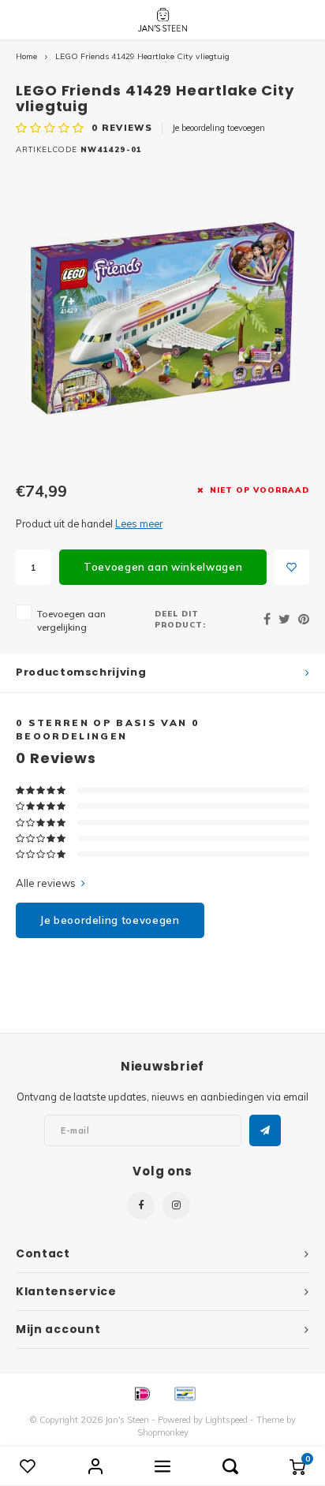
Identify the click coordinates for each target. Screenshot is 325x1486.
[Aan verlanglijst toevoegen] (292, 567)
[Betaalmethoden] (141, 1392)
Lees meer (138, 523)
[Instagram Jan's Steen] (176, 1206)
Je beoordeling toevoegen (218, 127)
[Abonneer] (265, 1130)
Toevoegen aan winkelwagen (163, 567)
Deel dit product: (180, 619)
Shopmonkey (163, 1432)
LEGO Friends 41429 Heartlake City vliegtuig (142, 56)
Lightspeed (226, 1419)
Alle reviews (46, 883)
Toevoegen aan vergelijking (71, 620)
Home (26, 56)
